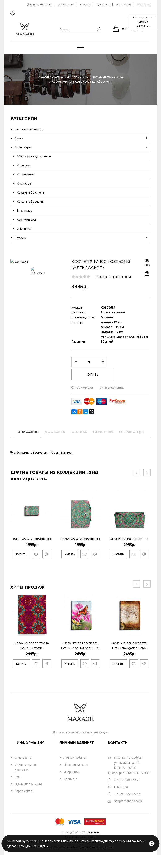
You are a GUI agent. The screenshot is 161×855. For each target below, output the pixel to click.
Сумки (19, 138)
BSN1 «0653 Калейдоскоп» (32, 539)
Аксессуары (23, 147)
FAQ (18, 777)
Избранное (71, 772)
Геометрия (41, 452)
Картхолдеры (26, 219)
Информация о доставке (25, 767)
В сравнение (114, 387)
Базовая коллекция (28, 129)
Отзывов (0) (131, 432)
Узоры (54, 452)
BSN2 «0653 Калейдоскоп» (80, 539)
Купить (21, 554)
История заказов (76, 765)
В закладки (85, 387)
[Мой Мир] (85, 411)
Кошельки (24, 165)
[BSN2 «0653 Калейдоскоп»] (98, 528)
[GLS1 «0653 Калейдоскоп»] (146, 528)
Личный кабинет (75, 757)
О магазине (23, 757)
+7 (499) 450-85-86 (127, 794)
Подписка (70, 779)
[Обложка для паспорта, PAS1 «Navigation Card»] (146, 632)
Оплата (79, 432)
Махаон (93, 832)
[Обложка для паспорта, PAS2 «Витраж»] (49, 632)
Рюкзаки (21, 238)
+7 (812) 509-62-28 (40, 4)
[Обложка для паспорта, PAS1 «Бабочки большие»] (98, 632)
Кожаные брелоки (30, 201)
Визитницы (24, 210)
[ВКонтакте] (74, 411)
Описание (27, 432)
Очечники (24, 228)
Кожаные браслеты (31, 192)
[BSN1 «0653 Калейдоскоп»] (49, 528)
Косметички (25, 174)
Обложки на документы (34, 156)
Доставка (54, 432)
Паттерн (67, 452)
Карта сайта (23, 791)
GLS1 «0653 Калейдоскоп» (129, 539)
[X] (91, 411)
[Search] (99, 29)
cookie (34, 841)
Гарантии (103, 432)
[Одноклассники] (79, 411)
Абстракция (22, 452)
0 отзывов (101, 277)
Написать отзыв (121, 277)
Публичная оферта (28, 784)
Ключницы (24, 183)
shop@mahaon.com (128, 801)
